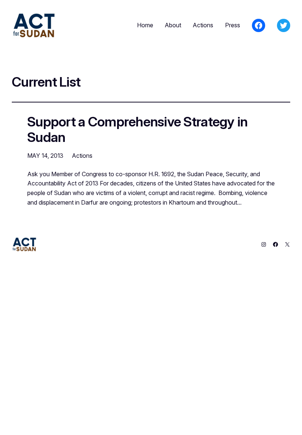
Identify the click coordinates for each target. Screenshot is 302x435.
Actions (82, 155)
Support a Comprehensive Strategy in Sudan (137, 129)
